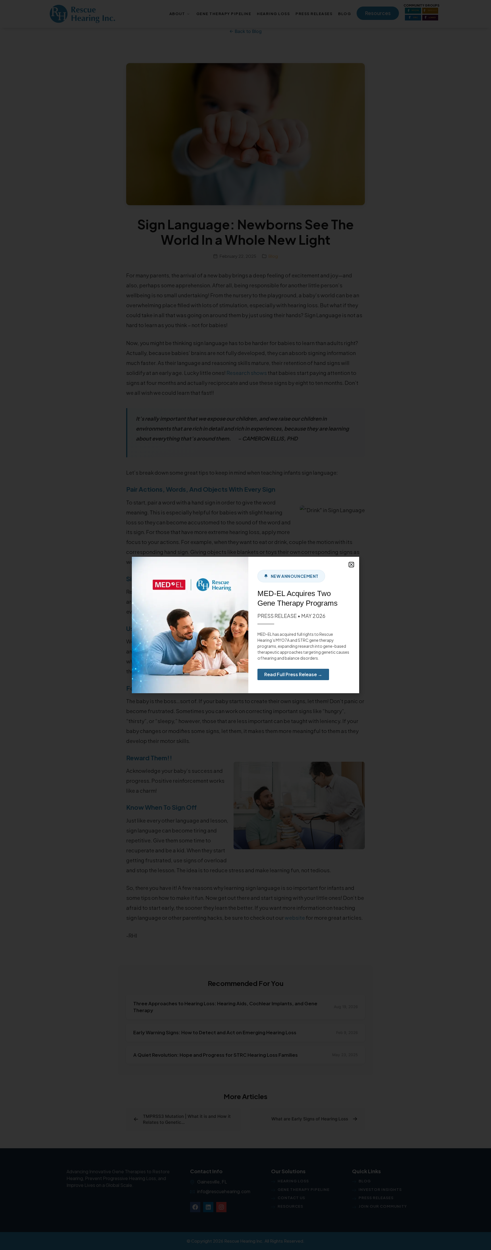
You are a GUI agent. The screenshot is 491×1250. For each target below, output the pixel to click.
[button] (351, 564)
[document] (245, 625)
